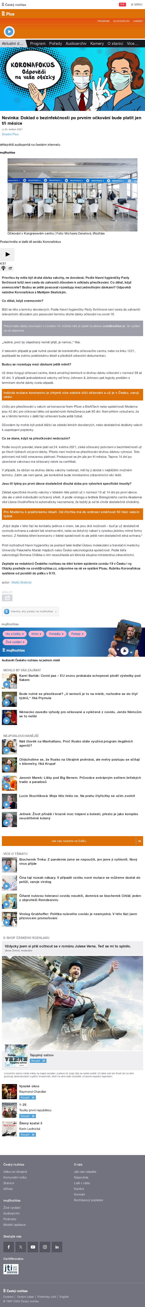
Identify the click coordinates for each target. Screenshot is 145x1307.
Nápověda (81, 1177)
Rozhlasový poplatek (88, 1200)
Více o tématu (15, 854)
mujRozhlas (10, 624)
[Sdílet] (10, 268)
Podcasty (10, 1219)
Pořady (55, 43)
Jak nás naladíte (85, 1172)
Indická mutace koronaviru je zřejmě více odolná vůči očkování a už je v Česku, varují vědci (71, 395)
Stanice (8, 1183)
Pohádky (55, 634)
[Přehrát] (7, 254)
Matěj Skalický (22, 582)
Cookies (8, 1296)
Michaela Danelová (78, 233)
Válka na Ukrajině (15, 1172)
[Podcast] (3, 268)
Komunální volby (15, 1177)
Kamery (138, 21)
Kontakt (79, 1194)
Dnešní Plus (10, 134)
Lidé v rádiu (82, 1183)
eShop (7, 1189)
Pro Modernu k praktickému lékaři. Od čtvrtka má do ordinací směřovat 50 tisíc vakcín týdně (72, 514)
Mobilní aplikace (14, 1225)
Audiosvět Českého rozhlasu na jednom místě (31, 660)
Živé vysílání (14, 642)
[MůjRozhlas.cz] (7, 153)
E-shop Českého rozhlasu (26, 938)
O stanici (115, 43)
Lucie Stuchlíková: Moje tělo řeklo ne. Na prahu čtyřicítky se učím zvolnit (77, 796)
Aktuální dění (13, 43)
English (64, 1296)
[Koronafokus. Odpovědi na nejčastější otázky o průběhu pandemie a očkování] (72, 79)
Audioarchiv (121, 21)
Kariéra (79, 1189)
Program (103, 21)
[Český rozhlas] (14, 4)
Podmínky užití (47, 1296)
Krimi (35, 634)
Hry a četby (13, 634)
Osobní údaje (25, 1296)
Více (132, 43)
